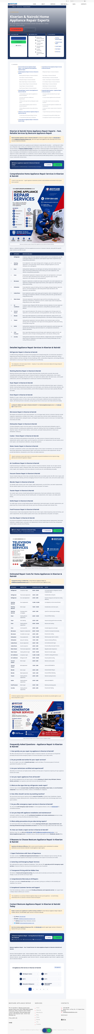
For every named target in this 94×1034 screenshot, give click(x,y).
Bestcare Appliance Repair (33, 1029)
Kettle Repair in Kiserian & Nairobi (49, 86)
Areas (37, 1017)
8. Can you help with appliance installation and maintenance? (52, 105)
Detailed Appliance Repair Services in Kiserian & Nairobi (28, 72)
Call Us (49, 937)
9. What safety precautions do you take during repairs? (28, 109)
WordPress (65, 1029)
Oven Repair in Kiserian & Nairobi (26, 77)
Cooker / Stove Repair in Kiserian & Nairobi (51, 79)
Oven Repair (57, 49)
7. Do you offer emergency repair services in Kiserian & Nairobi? (28, 105)
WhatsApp (58, 164)
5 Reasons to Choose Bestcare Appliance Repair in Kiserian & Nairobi (28, 112)
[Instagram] (64, 1020)
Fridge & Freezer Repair (58, 43)
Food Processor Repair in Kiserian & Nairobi (27, 88)
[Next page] (47, 989)
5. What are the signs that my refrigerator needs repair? (28, 101)
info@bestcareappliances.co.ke (70, 1012)
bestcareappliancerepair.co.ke (27, 923)
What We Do (64, 4)
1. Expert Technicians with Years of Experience (52, 111)
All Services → (58, 51)
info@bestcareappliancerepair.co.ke (45, 832)
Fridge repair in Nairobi (28, 1009)
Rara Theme (54, 1029)
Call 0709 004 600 (17, 29)
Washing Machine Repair (58, 38)
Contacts (83, 4)
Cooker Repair (58, 46)
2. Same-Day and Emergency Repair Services (28, 115)
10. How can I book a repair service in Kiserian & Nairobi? (52, 109)
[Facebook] (66, 1)
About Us (38, 1010)
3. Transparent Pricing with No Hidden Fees (51, 115)
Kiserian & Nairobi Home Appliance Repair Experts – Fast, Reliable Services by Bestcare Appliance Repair (27, 68)
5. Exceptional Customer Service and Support (51, 117)
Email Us (19, 45)
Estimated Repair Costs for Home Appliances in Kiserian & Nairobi (28, 91)
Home (34, 4)
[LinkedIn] (65, 1020)
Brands (38, 1019)
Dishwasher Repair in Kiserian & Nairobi (27, 79)
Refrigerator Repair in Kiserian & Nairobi (50, 71)
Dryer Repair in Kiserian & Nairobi (49, 75)
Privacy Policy (71, 1029)
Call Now (49, 164)
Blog (74, 4)
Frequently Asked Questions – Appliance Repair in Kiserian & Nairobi (51, 91)
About (43, 4)
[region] (37, 297)
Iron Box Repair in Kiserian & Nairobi (50, 88)
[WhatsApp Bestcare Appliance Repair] (49, 1030)
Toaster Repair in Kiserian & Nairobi (26, 86)
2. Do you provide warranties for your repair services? (51, 94)
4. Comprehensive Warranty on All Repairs (27, 117)
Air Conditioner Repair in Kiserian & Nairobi (51, 81)
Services (53, 4)
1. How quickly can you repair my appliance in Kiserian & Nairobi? (28, 94)
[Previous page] (26, 989)
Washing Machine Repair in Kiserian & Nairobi (28, 75)
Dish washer (16, 1012)
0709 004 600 (19, 38)
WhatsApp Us (30, 29)
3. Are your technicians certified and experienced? (26, 98)
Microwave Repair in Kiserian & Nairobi (50, 77)
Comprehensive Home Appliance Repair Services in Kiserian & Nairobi (52, 67)
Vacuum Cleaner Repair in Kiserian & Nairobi (28, 84)
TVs (37, 1022)
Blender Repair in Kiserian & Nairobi (50, 84)
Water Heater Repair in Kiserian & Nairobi (27, 81)
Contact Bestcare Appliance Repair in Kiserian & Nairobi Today (28, 120)
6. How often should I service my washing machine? (51, 101)
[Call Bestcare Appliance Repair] (44, 1030)
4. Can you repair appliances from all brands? (51, 97)
